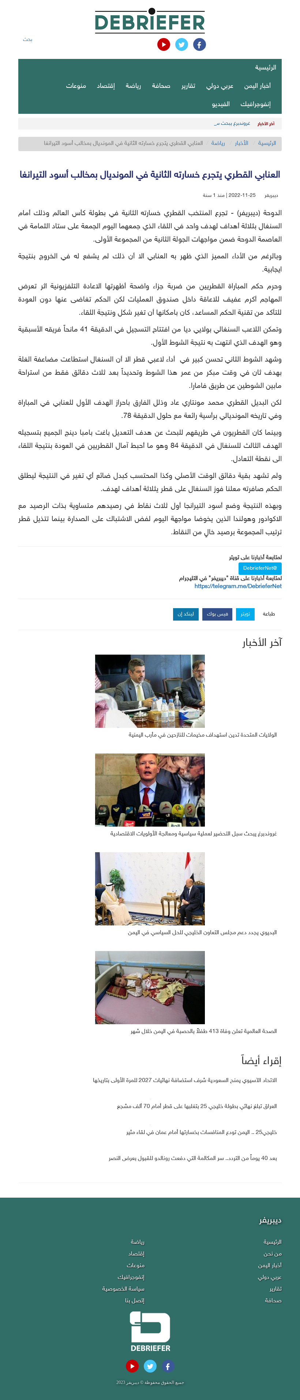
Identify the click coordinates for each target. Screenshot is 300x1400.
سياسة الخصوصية (123, 1289)
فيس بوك (217, 614)
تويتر (245, 614)
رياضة (133, 86)
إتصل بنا (135, 1301)
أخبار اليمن (257, 86)
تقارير (188, 86)
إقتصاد (106, 86)
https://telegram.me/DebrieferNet (238, 586)
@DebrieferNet (260, 568)
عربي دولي (219, 86)
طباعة (269, 614)
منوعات (76, 86)
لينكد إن (186, 614)
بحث (27, 40)
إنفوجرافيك (256, 105)
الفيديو (221, 105)
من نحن (273, 1254)
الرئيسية (265, 68)
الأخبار (241, 143)
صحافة (161, 86)
